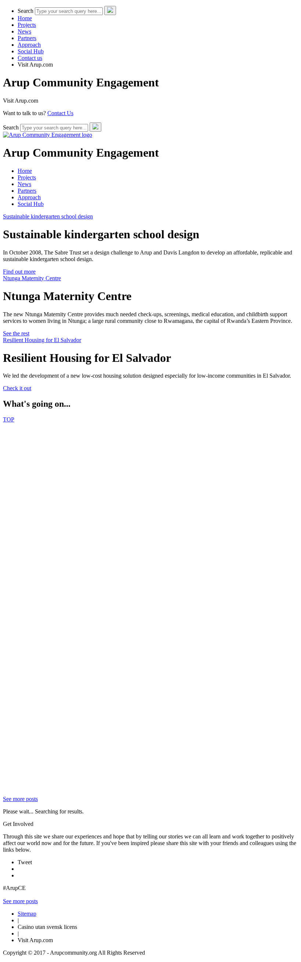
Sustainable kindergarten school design (48, 216)
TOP (8, 419)
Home (25, 18)
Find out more (19, 271)
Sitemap (27, 914)
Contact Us (60, 113)
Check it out (17, 388)
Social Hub (31, 51)
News (24, 31)
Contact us (30, 58)
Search (25, 11)
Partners (27, 38)
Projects (27, 25)
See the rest (16, 333)
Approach (29, 45)
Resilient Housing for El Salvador (42, 340)
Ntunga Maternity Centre (32, 278)
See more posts (20, 799)
